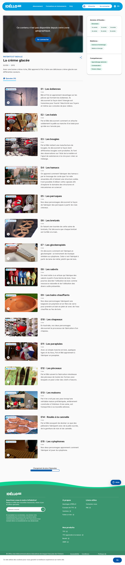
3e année (113, 27)
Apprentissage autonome (99, 62)
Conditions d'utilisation (86, 555)
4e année (94, 31)
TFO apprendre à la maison (71, 535)
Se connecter (105, 6)
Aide (116, 483)
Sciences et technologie (99, 44)
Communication (96, 65)
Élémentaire (95, 23)
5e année (103, 31)
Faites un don (69, 514)
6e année (113, 31)
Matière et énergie (97, 48)
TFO (71, 531)
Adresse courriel (13, 510)
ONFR (71, 542)
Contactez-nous (91, 504)
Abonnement (38, 6)
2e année (104, 27)
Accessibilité (74, 554)
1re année (94, 27)
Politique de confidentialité (103, 555)
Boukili (71, 538)
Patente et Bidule (12, 57)
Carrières (69, 511)
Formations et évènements (56, 6)
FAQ (71, 6)
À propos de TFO (69, 507)
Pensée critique (96, 69)
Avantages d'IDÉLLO (69, 504)
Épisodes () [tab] (9, 78)
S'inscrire (91, 6)
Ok (117, 560)
